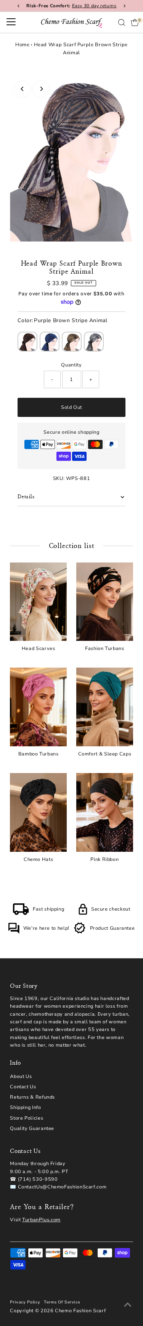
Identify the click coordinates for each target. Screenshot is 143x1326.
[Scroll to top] (127, 1305)
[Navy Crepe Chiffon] (49, 342)
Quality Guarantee (32, 1128)
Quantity (71, 364)
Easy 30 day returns (94, 6)
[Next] (41, 88)
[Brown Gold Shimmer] (72, 342)
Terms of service (62, 1302)
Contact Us (23, 1086)
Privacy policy (25, 1302)
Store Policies (26, 1118)
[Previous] (22, 88)
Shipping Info (25, 1107)
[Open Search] (121, 22)
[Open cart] (135, 22)
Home (22, 44)
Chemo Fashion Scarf (80, 1310)
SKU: (59, 478)
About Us (21, 1076)
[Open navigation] (11, 22)
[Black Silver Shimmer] (94, 342)
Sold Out (71, 407)
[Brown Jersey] (27, 342)
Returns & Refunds (32, 1097)
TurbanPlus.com (41, 1219)
